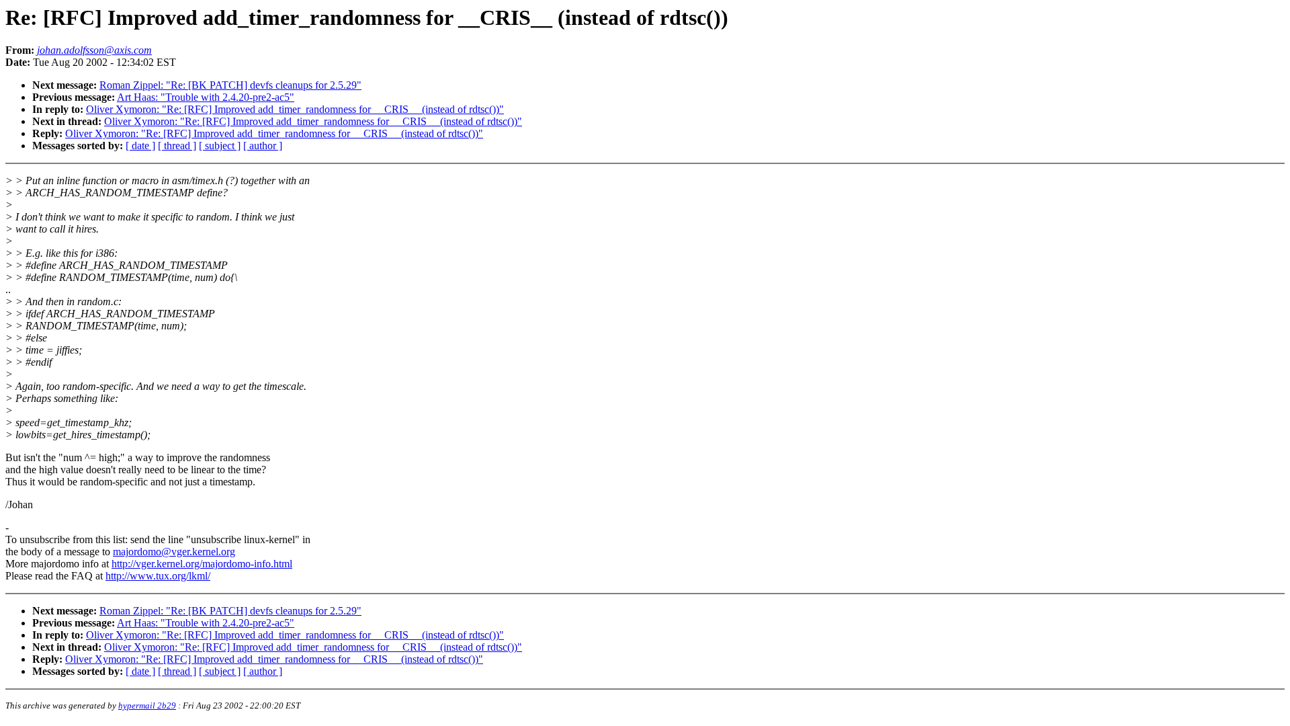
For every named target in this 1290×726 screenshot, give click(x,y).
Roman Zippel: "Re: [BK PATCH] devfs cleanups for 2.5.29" (230, 85)
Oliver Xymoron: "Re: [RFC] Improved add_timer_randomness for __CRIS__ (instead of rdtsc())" (295, 109)
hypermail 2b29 (147, 705)
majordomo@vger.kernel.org (174, 551)
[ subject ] (220, 145)
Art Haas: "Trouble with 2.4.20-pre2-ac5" (205, 97)
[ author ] (262, 145)
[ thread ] (177, 145)
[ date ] (140, 145)
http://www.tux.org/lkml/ (157, 575)
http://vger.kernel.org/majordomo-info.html (202, 563)
